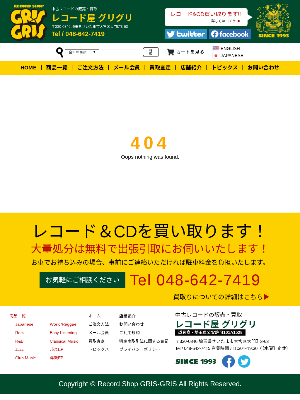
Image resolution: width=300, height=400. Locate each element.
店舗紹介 (191, 68)
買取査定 (160, 68)
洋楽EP (56, 358)
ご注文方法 (90, 68)
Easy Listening (63, 333)
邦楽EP (56, 349)
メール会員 (126, 68)
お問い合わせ (263, 68)
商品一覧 (56, 68)
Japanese (24, 324)
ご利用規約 (129, 333)
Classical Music (64, 341)
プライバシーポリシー (139, 349)
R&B (19, 341)
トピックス (225, 68)
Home (29, 68)
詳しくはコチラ (223, 21)
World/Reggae (63, 324)
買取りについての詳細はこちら (218, 297)
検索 (151, 52)
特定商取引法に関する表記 (143, 341)
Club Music (25, 358)
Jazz (19, 349)
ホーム (94, 316)
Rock (20, 333)
